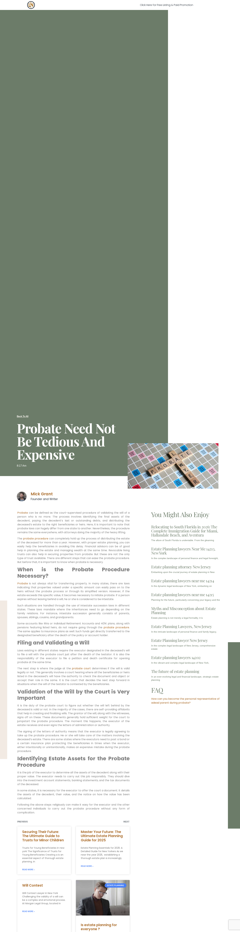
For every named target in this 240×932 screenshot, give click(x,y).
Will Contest (32, 885)
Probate (22, 513)
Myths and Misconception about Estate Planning (183, 610)
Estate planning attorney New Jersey (181, 566)
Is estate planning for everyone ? (99, 927)
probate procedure (35, 538)
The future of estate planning (175, 671)
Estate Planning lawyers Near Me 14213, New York (183, 550)
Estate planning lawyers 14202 (175, 657)
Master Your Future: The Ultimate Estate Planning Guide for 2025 (102, 835)
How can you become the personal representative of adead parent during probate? (185, 701)
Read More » (28, 869)
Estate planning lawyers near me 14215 (182, 594)
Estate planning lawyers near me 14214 (182, 580)
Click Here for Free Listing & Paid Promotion (166, 5)
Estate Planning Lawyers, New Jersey (181, 626)
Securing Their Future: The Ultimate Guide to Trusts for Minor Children (43, 835)
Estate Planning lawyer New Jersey (179, 640)
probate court (82, 668)
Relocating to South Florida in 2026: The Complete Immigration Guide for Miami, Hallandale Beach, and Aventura (184, 530)
